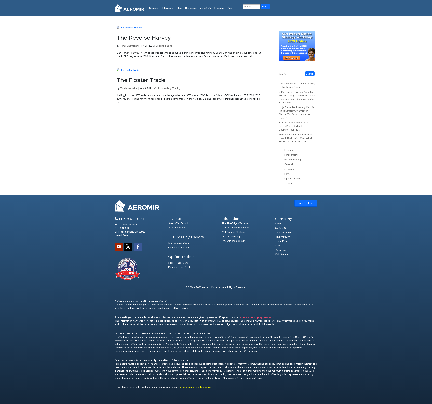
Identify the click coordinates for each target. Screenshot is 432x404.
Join (230, 8)
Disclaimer (280, 250)
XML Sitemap (282, 254)
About (278, 223)
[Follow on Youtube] (119, 247)
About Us (205, 8)
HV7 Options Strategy (233, 240)
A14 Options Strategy (233, 232)
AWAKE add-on (176, 227)
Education (167, 8)
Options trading (164, 45)
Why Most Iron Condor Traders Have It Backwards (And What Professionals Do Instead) (295, 138)
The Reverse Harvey (144, 37)
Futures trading (292, 159)
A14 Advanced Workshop (235, 227)
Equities (288, 150)
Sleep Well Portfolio (179, 223)
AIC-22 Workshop (231, 236)
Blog (179, 8)
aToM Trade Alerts (178, 262)
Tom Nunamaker (129, 45)
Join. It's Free (306, 203)
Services (153, 8)
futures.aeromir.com (179, 243)
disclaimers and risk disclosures (195, 387)
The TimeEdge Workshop (235, 223)
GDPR (278, 245)
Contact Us (281, 228)
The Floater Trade (141, 80)
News (287, 173)
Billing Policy (282, 241)
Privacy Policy (282, 236)
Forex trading (291, 154)
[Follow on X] (128, 247)
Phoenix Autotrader (178, 247)
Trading (176, 88)
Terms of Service (284, 232)
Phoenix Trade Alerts (179, 267)
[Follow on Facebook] (138, 247)
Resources (191, 8)
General (288, 164)
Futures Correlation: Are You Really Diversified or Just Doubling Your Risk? (294, 126)
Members (219, 8)
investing (289, 169)
